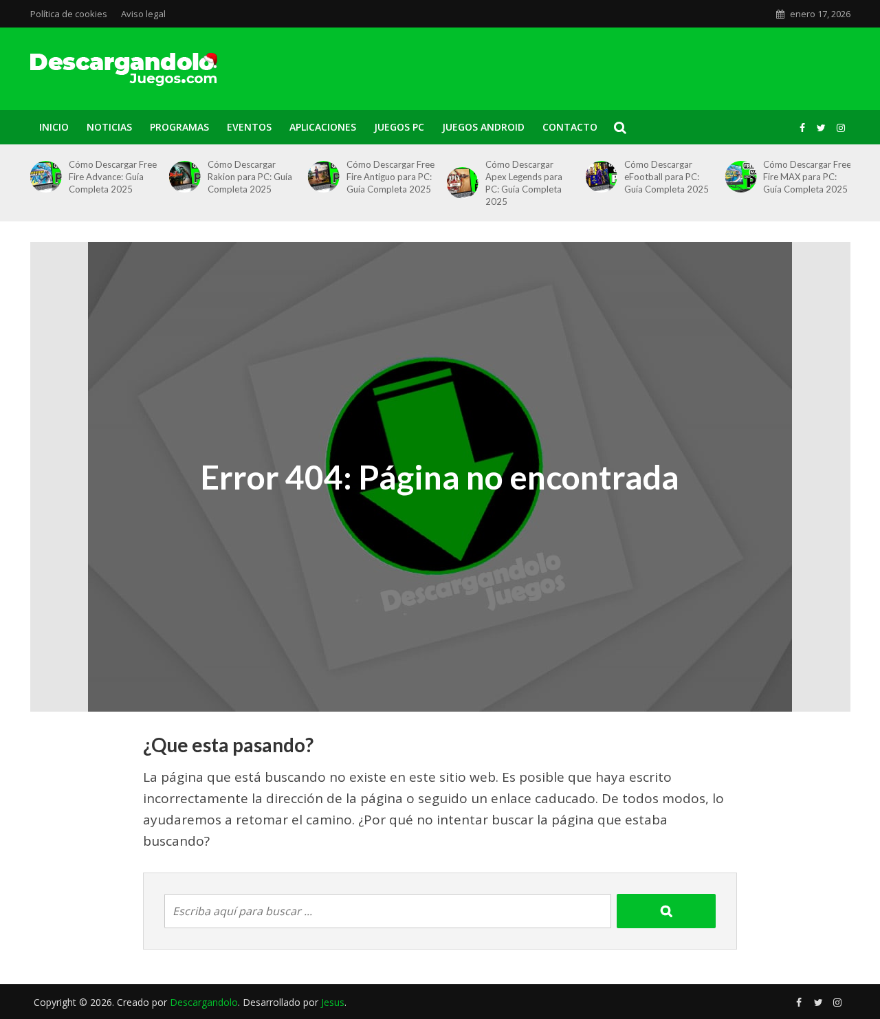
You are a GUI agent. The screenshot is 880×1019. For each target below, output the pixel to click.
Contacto (569, 126)
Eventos (249, 126)
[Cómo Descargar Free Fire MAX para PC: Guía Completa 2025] (738, 177)
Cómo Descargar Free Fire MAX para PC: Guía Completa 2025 (807, 177)
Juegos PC (399, 126)
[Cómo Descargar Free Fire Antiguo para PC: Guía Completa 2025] (321, 177)
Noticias (109, 126)
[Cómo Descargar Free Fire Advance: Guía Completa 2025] (43, 177)
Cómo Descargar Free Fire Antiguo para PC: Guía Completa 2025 (390, 177)
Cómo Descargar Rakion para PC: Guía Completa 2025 (250, 177)
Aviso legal (143, 14)
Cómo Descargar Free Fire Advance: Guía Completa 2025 (113, 177)
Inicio (54, 126)
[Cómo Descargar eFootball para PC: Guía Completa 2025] (599, 177)
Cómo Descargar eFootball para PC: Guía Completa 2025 (666, 177)
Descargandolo (204, 1002)
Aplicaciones (322, 126)
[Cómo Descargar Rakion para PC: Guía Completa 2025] (182, 177)
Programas (179, 126)
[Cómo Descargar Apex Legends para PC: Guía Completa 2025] (460, 183)
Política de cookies (68, 14)
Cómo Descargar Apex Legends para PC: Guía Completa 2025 (523, 183)
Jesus (332, 1002)
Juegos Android (483, 126)
